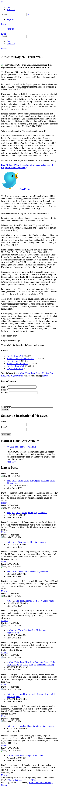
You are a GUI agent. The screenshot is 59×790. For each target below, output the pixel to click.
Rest (31, 664)
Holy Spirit (35, 480)
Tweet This (24, 189)
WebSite (5, 392)
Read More (11, 462)
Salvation (45, 480)
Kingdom (5, 376)
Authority (39, 662)
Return (45, 376)
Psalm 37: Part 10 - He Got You (20, 358)
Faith (27, 373)
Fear (14, 664)
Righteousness (16, 376)
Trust (33, 373)
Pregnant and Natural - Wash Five (21, 447)
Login (3, 24)
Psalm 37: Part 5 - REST (17, 363)
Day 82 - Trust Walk (15, 366)
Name (4, 387)
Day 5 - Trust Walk (15, 368)
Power (46, 662)
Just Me (21, 373)
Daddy (30, 542)
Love (38, 373)
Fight (19, 664)
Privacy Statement (15, 780)
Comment (6, 407)
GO (28, 14)
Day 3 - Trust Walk (15, 356)
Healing (50, 664)
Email (4, 390)
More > (4, 503)
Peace (52, 480)
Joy (13, 512)
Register (10, 19)
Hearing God (47, 373)
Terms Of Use (31, 780)
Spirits (24, 512)
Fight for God (13, 361)
